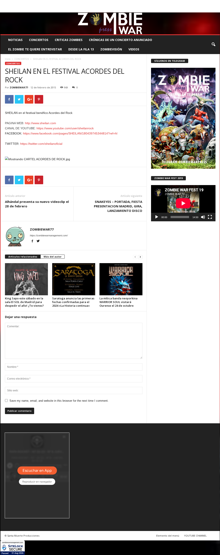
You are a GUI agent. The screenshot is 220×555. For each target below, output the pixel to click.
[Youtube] (216, 9)
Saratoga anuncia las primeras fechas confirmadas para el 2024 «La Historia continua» (73, 302)
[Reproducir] (156, 217)
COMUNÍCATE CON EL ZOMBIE (114, 3)
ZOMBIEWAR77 (19, 87)
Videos (133, 49)
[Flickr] (203, 9)
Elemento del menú (167, 535)
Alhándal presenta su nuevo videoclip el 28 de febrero (37, 203)
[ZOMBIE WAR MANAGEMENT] (110, 23)
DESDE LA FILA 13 (81, 49)
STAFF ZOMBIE (145, 3)
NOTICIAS (15, 40)
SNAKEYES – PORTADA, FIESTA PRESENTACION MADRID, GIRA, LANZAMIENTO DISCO (118, 206)
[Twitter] (209, 9)
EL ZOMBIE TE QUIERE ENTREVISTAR (35, 49)
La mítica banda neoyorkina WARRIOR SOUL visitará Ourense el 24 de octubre (118, 302)
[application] (183, 203)
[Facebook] (196, 9)
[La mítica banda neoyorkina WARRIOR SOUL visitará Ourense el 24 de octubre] (120, 279)
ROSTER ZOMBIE (185, 3)
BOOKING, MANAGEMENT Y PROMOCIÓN (25, 3)
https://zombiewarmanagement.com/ (49, 235)
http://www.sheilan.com (40, 123)
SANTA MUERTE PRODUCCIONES (73, 3)
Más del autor (52, 256)
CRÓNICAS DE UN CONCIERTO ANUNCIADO (120, 40)
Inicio (7, 58)
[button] (213, 44)
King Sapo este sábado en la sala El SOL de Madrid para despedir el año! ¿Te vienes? (24, 302)
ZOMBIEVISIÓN (111, 49)
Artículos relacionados (22, 256)
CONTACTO (164, 3)
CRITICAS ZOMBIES (68, 40)
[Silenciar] (203, 217)
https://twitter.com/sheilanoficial (41, 143)
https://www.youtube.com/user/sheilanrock (65, 128)
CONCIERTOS (38, 40)
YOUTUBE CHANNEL (195, 535)
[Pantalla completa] (210, 217)
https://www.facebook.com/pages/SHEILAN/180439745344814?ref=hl (70, 133)
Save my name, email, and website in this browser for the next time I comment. (58, 400)
